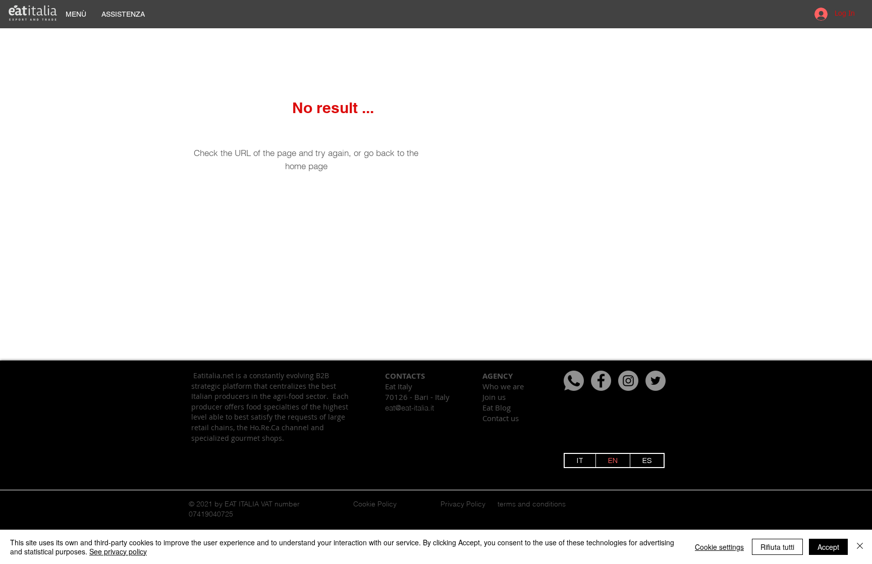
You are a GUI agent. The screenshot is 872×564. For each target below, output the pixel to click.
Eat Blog (496, 407)
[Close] (860, 547)
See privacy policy (118, 551)
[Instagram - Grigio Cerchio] (628, 381)
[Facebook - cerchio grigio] (601, 381)
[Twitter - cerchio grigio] (655, 381)
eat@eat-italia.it (409, 408)
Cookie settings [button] (719, 547)
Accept (828, 547)
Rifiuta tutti (777, 547)
